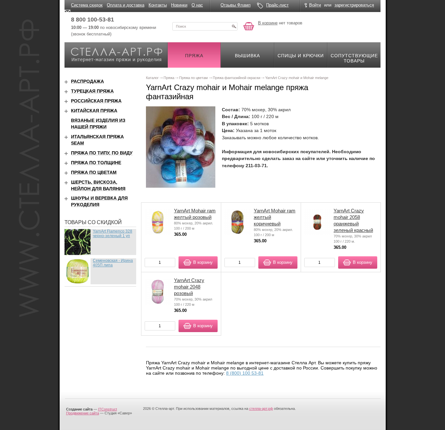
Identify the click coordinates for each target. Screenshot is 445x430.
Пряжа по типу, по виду (102, 152)
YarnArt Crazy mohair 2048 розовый (189, 286)
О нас (197, 5)
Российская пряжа (96, 100)
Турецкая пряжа (92, 91)
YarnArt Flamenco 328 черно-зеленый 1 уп (112, 233)
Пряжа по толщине (96, 162)
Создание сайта (79, 409)
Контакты (158, 5)
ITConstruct (107, 409)
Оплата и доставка (125, 5)
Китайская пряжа (94, 110)
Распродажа (87, 81)
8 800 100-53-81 (92, 19)
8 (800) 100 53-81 (245, 373)
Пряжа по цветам (94, 172)
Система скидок (87, 5)
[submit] (234, 26)
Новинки (179, 5)
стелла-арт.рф (261, 408)
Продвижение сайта (82, 413)
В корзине (268, 22)
